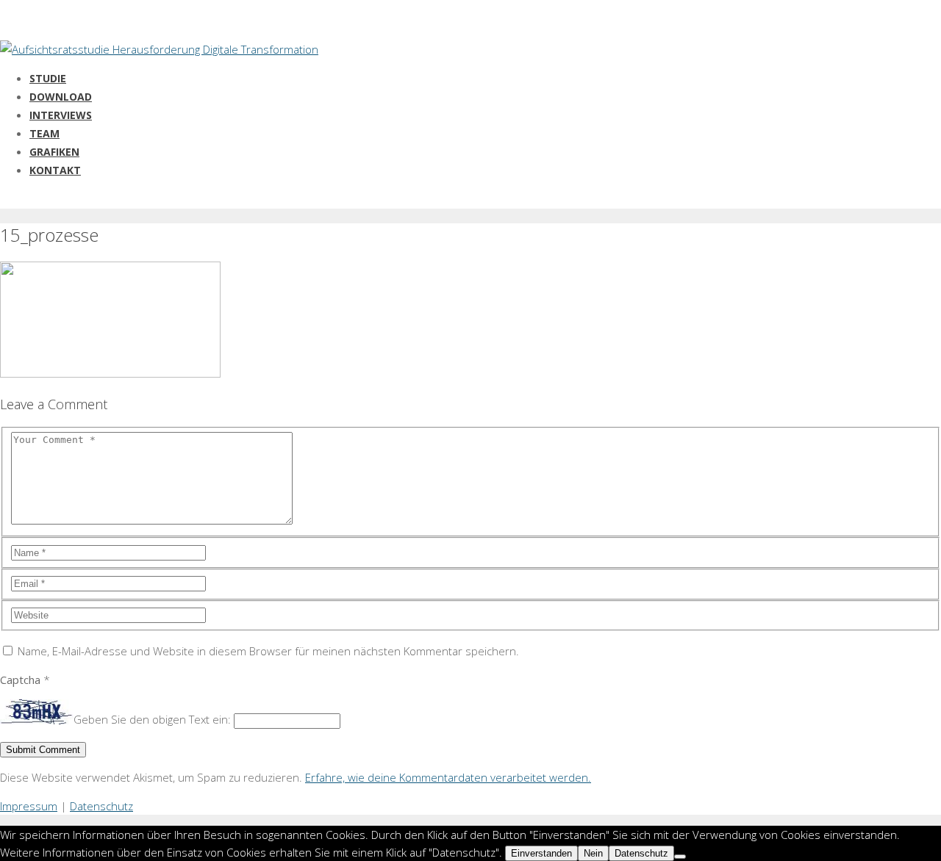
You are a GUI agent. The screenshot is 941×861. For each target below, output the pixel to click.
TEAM (44, 133)
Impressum (28, 806)
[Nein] (680, 856)
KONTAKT (55, 170)
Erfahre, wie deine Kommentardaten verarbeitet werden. (448, 777)
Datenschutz (101, 806)
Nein (593, 853)
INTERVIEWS (60, 115)
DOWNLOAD (60, 97)
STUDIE (47, 78)
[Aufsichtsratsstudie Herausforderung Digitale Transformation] (159, 49)
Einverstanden (541, 853)
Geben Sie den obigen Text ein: (152, 720)
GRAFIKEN (54, 152)
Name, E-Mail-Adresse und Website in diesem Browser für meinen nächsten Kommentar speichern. (268, 651)
